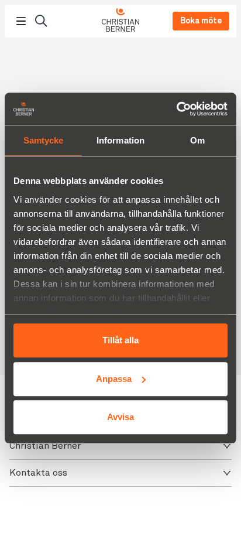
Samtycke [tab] (43, 140)
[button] (120, 446)
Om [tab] (197, 140)
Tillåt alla (120, 340)
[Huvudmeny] (21, 21)
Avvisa (120, 417)
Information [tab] (120, 140)
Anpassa (114, 379)
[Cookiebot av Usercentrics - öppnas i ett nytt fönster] (176, 109)
